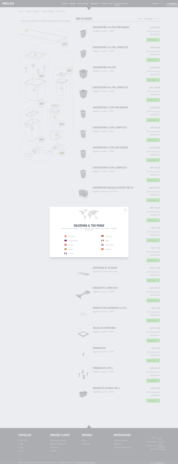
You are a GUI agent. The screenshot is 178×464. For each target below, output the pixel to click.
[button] (125, 210)
